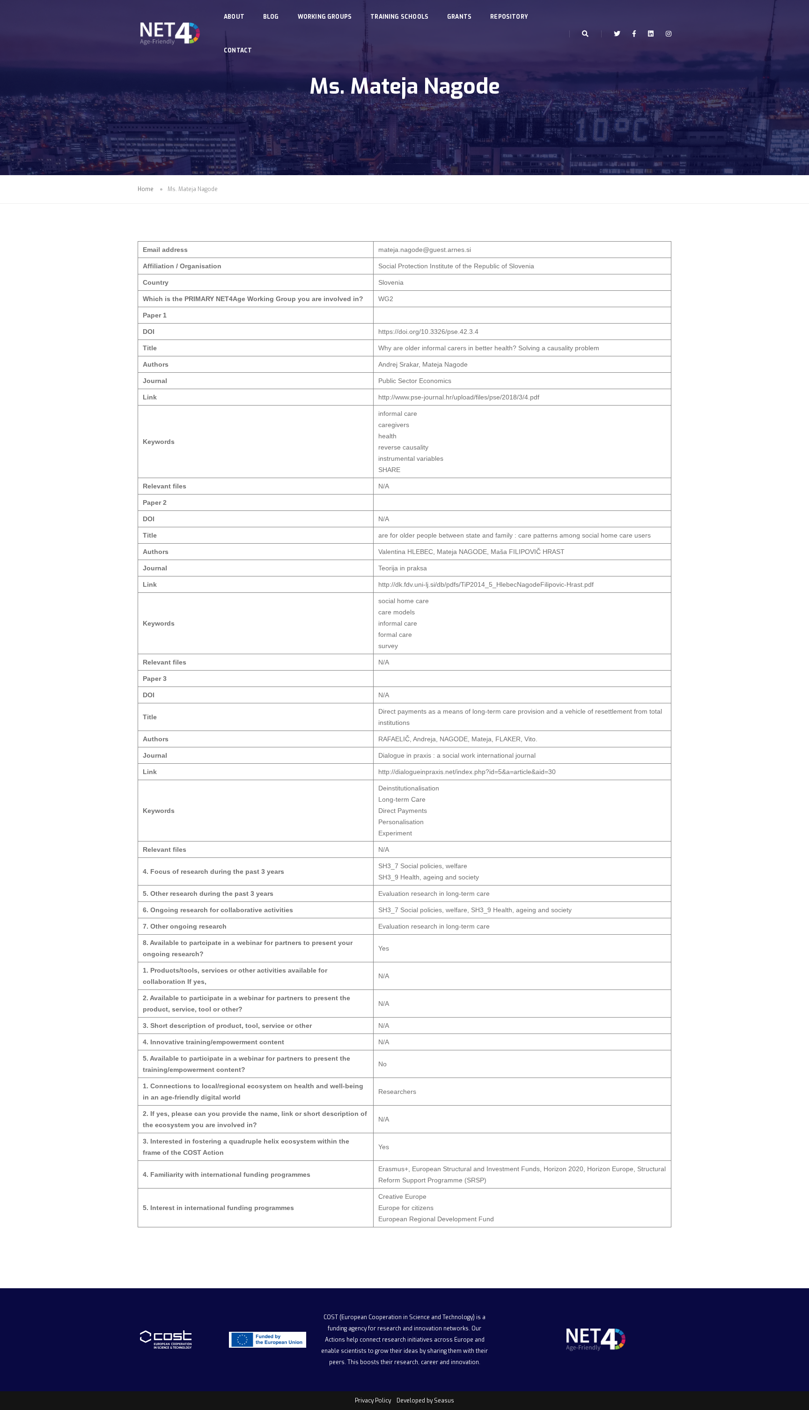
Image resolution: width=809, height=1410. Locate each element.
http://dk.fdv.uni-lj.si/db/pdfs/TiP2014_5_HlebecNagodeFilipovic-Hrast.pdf (486, 584)
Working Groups (325, 17)
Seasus (444, 1400)
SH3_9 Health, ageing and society (428, 877)
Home (146, 189)
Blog (271, 17)
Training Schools (399, 17)
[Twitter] (617, 33)
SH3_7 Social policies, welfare (422, 866)
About (234, 17)
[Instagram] (666, 33)
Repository (509, 17)
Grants (459, 17)
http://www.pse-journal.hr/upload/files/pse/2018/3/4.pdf (458, 397)
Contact (238, 50)
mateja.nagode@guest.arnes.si (424, 249)
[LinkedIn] (651, 33)
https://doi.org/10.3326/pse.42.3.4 (428, 331)
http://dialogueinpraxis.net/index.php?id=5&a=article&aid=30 (467, 771)
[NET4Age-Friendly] (169, 34)
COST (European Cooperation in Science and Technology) (399, 1317)
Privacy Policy (373, 1400)
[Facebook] (634, 33)
